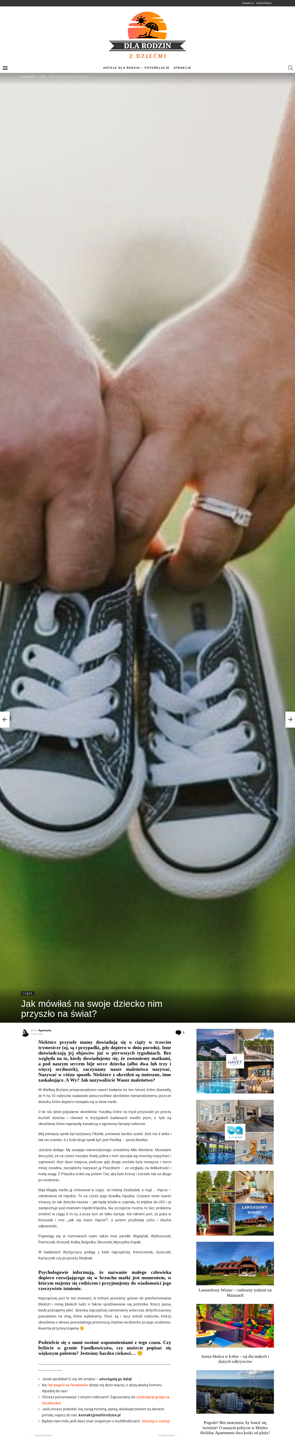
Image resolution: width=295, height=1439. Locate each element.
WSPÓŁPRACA (264, 3)
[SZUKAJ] (290, 68)
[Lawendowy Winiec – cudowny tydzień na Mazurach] (235, 1263)
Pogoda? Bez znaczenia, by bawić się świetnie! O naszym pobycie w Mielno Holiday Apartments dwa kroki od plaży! (235, 1427)
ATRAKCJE (183, 67)
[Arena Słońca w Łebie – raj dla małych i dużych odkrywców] (235, 1326)
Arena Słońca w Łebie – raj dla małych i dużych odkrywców (235, 1359)
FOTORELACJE (157, 67)
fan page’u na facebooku (67, 1385)
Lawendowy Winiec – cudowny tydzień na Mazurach (235, 1292)
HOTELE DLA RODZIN (121, 67)
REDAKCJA (248, 3)
